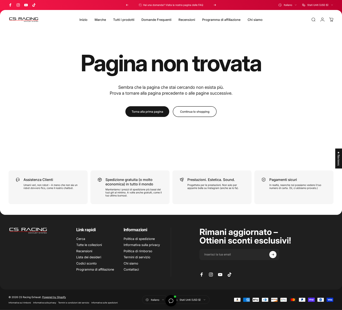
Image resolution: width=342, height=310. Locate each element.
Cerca (80, 239)
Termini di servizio (137, 257)
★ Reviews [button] (338, 158)
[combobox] (287, 5)
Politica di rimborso (138, 251)
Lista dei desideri (88, 257)
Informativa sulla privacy (142, 245)
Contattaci (131, 269)
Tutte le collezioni (89, 245)
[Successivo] (215, 5)
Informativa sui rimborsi (20, 302)
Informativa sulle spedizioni (104, 302)
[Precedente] (127, 5)
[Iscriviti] (272, 254)
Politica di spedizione (139, 239)
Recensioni (84, 251)
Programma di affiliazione (95, 269)
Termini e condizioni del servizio (73, 302)
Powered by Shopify (54, 297)
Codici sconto (86, 263)
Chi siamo (131, 263)
